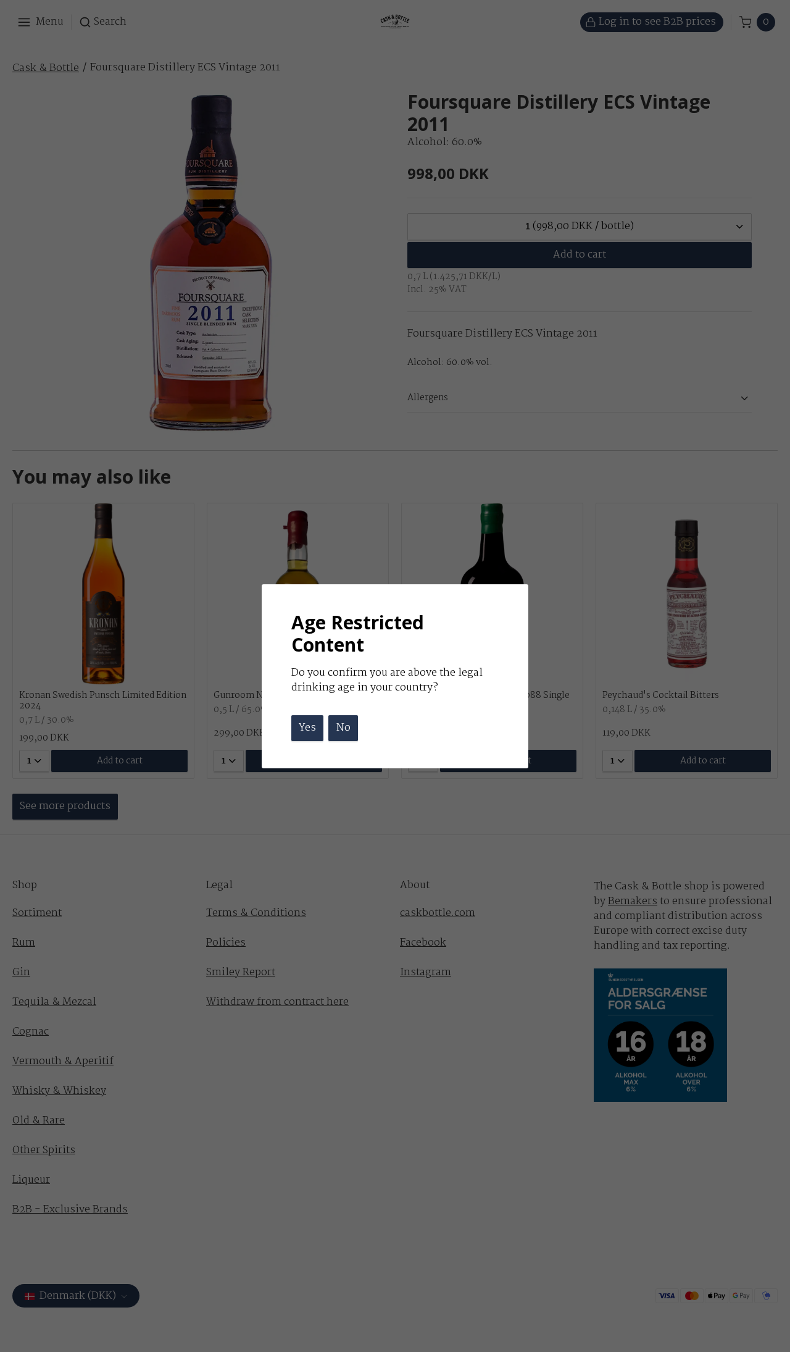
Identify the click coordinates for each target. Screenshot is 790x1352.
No (343, 728)
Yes (307, 728)
